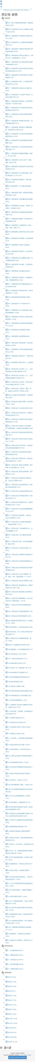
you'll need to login (25, 1055)
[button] (1, 2)
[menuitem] (1, 4)
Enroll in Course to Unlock (17, 1057)
